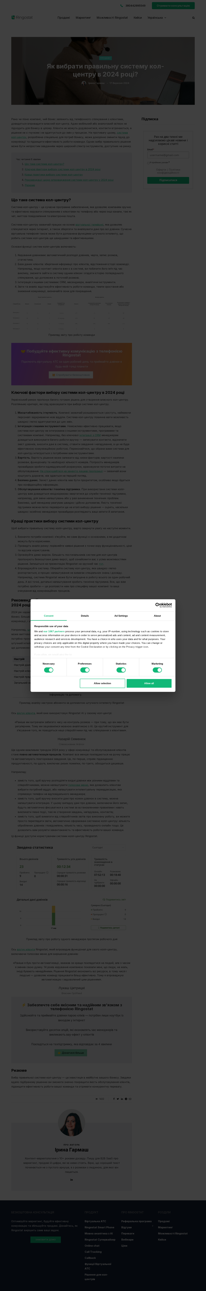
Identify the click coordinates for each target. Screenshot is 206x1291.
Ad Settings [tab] (121, 615)
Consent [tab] (49, 615)
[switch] (84, 670)
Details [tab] (85, 615)
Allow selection (102, 683)
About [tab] (157, 615)
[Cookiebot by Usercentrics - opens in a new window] (158, 605)
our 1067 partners (54, 631)
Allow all (149, 683)
